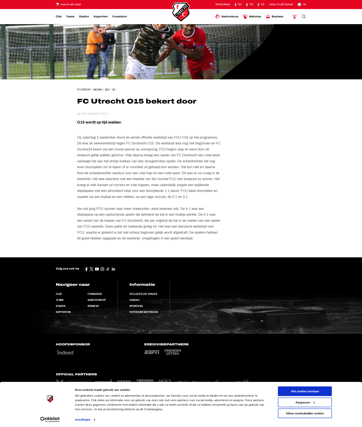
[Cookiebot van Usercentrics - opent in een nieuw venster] (50, 419)
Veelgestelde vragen (143, 294)
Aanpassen (302, 402)
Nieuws (98, 89)
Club (59, 294)
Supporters (63, 312)
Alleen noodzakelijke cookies (305, 413)
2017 (107, 89)
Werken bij (136, 306)
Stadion (60, 306)
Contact (135, 300)
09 (113, 89)
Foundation (95, 294)
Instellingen (82, 419)
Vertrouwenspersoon (144, 312)
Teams (60, 300)
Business (93, 306)
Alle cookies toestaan (305, 391)
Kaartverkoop (97, 300)
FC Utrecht (84, 89)
